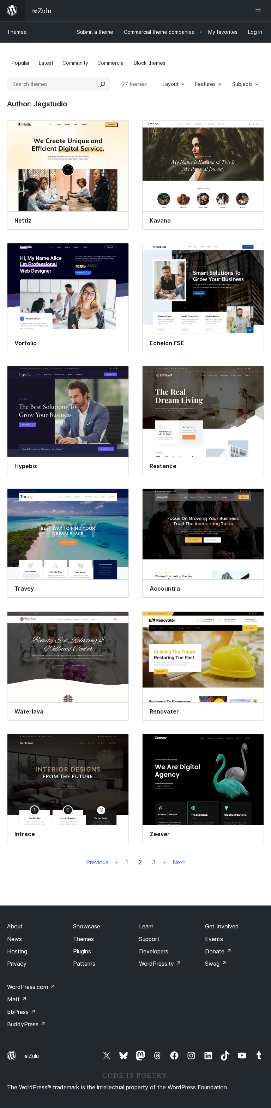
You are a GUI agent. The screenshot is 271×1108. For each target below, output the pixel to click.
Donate (218, 951)
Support (149, 938)
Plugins (82, 951)
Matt (17, 999)
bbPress (21, 1011)
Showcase (86, 926)
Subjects (242, 84)
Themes (16, 32)
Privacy (16, 963)
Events (214, 938)
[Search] (103, 84)
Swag (216, 963)
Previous (97, 862)
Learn (146, 926)
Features (205, 84)
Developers (153, 951)
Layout (171, 84)
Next (179, 862)
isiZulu (31, 1055)
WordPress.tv (160, 963)
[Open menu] (259, 10)
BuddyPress (26, 1024)
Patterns (84, 963)
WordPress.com (31, 986)
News (14, 938)
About (15, 926)
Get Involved (222, 926)
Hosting (17, 951)
